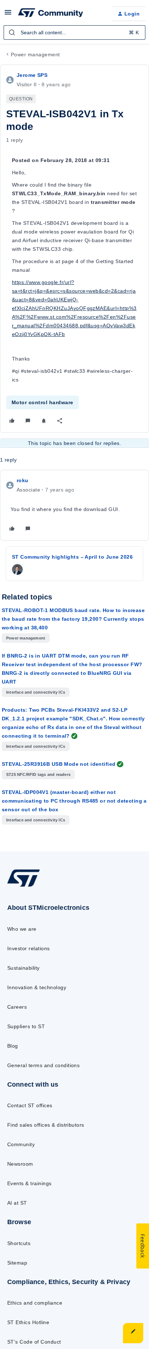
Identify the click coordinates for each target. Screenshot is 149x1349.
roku (23, 480)
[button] (8, 15)
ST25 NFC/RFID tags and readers (38, 774)
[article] (74, 505)
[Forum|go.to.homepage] (50, 13)
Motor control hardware (42, 402)
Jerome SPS (32, 75)
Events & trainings (29, 1183)
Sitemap (17, 1263)
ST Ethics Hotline (28, 1322)
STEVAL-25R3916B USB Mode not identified (58, 764)
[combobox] (74, 32)
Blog (12, 1046)
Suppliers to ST (26, 1026)
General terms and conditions (43, 1065)
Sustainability (23, 968)
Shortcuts (18, 1243)
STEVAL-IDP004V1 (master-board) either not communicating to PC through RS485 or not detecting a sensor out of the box (74, 800)
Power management (35, 54)
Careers (17, 1007)
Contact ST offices (29, 1105)
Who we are (22, 929)
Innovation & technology (36, 987)
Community (21, 1144)
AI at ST (17, 1203)
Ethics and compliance (34, 1303)
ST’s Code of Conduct (34, 1342)
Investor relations (28, 948)
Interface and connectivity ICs (35, 692)
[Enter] (12, 32)
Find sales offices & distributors (45, 1125)
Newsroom (20, 1164)
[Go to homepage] (23, 886)
